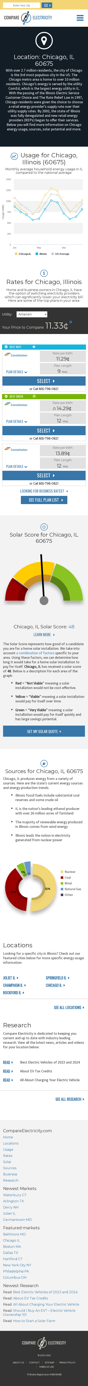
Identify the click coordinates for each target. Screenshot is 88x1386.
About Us (18, 1362)
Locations (10, 1143)
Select (43, 380)
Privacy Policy (67, 1362)
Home (8, 1137)
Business (10, 1174)
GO (46, 5)
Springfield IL (56, 977)
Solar (7, 1162)
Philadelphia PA (16, 1271)
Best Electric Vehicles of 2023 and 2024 (45, 1292)
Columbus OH (15, 1277)
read (6, 1062)
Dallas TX (10, 1253)
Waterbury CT (15, 1195)
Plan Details (14, 372)
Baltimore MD (14, 1234)
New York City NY (17, 1265)
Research (10, 1180)
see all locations (67, 1007)
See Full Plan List (44, 500)
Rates (7, 1156)
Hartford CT (13, 1259)
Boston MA (12, 1247)
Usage (8, 1150)
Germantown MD (17, 1220)
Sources (9, 1168)
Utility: (7, 314)
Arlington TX (13, 1201)
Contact (34, 1362)
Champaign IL (13, 985)
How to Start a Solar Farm (34, 1321)
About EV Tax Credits (30, 1298)
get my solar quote (42, 731)
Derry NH (11, 1207)
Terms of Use (46, 1366)
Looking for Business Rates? (42, 491)
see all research (68, 1099)
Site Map (49, 1362)
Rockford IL (12, 992)
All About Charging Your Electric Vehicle (46, 1304)
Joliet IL (9, 977)
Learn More (42, 634)
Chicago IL (54, 985)
